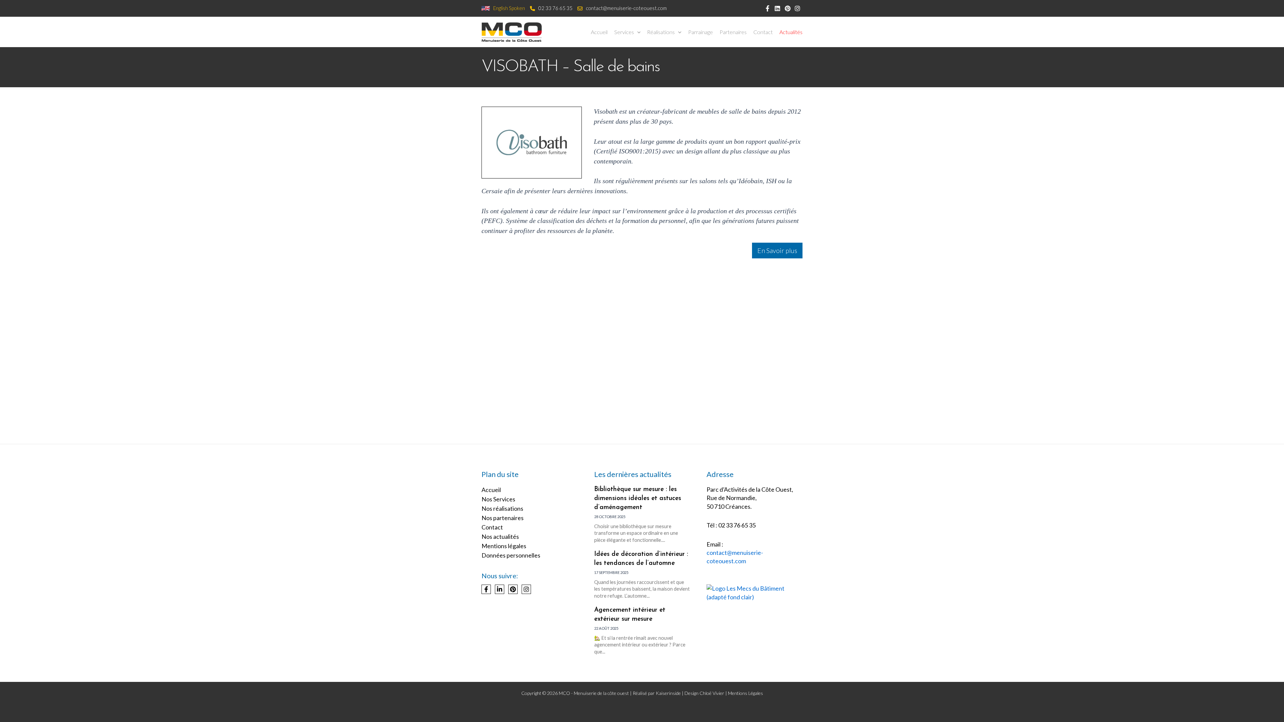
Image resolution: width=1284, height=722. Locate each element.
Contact (492, 527)
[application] (637, 32)
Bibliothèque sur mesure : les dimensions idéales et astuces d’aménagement (637, 498)
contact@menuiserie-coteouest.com (626, 8)
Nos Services (498, 499)
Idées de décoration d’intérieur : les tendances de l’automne (641, 559)
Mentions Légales (745, 693)
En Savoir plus (777, 250)
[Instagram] (526, 589)
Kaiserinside (668, 693)
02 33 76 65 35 (555, 8)
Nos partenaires (502, 517)
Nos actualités (500, 536)
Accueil (491, 489)
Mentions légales (503, 546)
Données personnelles (510, 555)
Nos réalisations (502, 508)
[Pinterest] (513, 589)
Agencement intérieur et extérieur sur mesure (629, 614)
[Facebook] (486, 589)
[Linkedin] (499, 589)
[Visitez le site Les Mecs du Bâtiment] (754, 592)
